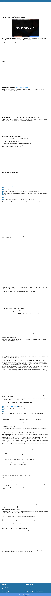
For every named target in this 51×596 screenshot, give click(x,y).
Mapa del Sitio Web (5, 592)
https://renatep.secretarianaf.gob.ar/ (22, 87)
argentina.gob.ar (5, 531)
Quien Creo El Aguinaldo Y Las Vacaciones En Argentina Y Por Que (35, 589)
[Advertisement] (25, 9)
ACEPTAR (25, 595)
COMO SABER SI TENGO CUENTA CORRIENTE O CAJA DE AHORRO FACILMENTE (36, 590)
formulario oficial (11, 186)
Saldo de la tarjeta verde (6, 591)
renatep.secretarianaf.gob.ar (13, 406)
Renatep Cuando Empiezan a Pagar (32, 1)
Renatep (3, 1)
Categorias (42, 1)
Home (23, 1)
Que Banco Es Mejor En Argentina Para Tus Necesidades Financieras (35, 588)
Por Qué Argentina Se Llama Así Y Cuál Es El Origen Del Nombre (34, 591)
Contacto (47, 1)
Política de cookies (5, 587)
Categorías (4, 588)
